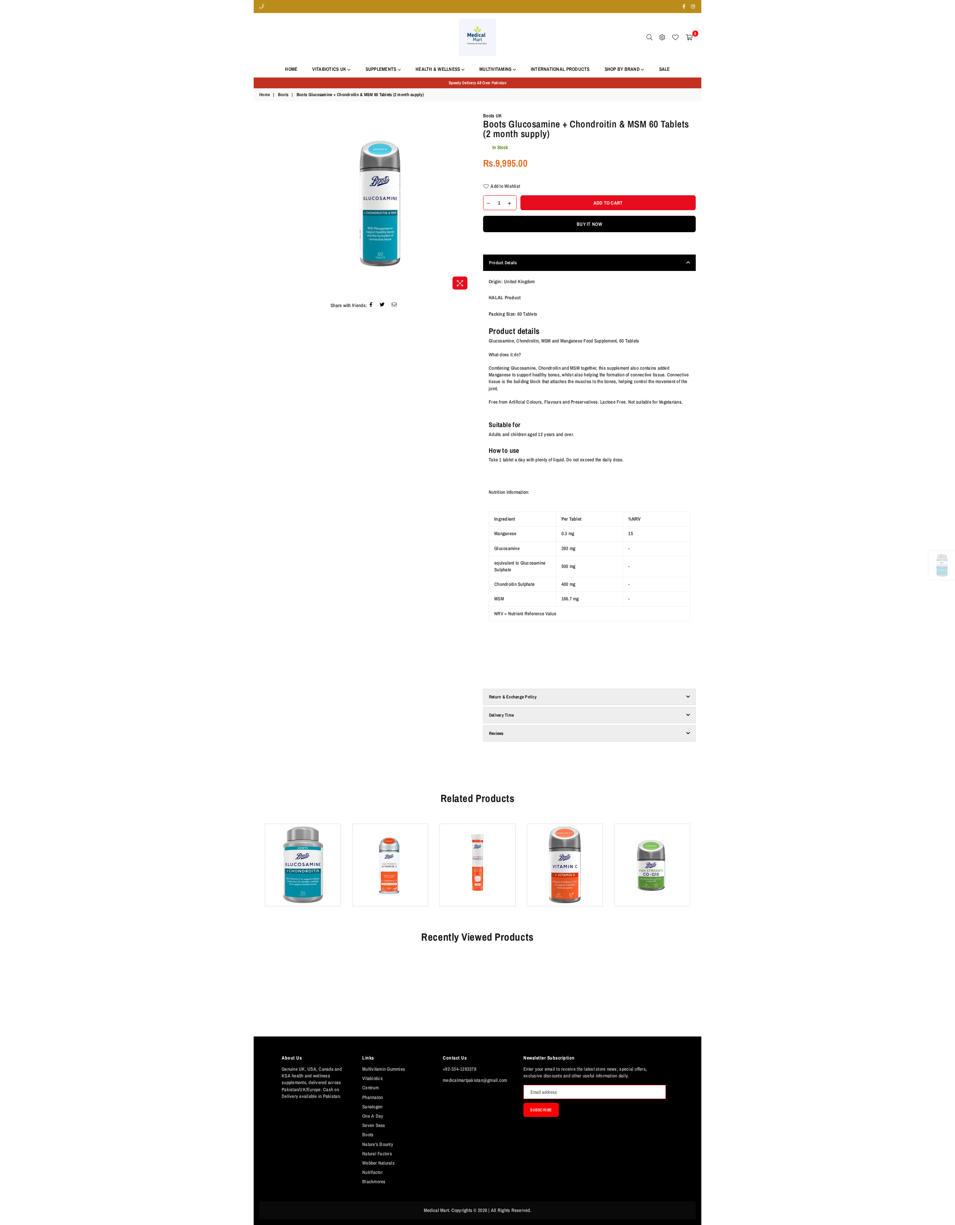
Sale (664, 69)
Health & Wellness (438, 69)
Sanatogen (372, 1107)
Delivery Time (501, 715)
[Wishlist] (675, 37)
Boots (283, 95)
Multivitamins (496, 69)
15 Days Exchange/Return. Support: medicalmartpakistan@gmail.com (477, 82)
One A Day (372, 1116)
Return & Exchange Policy (512, 697)
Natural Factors (377, 1153)
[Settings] (662, 37)
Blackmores (374, 1181)
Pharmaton (372, 1097)
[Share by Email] (394, 305)
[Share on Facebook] (371, 305)
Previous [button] (258, 870)
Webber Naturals (378, 1163)
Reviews (496, 733)
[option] (477, 83)
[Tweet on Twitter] (382, 305)
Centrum (370, 1087)
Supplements (382, 69)
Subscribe (541, 1109)
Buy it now (589, 224)
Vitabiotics (372, 1078)
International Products (560, 69)
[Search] (649, 37)
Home (291, 69)
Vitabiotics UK (329, 69)
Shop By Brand (623, 69)
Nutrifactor (372, 1172)
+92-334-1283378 (459, 1069)
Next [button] (696, 870)
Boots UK (492, 116)
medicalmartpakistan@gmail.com (475, 1080)
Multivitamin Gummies (383, 1069)
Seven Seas (373, 1125)
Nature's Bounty (377, 1144)
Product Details (503, 263)
